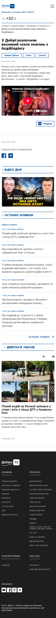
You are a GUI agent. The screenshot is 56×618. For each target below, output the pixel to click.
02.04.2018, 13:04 (8, 61)
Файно (33, 523)
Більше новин (39, 337)
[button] (53, 356)
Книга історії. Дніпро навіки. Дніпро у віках (41, 528)
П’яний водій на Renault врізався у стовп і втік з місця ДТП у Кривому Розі (27, 409)
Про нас (35, 556)
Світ (3, 511)
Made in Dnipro (37, 537)
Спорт (28, 55)
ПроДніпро (31, 26)
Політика (6, 498)
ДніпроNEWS (36, 481)
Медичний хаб (37, 511)
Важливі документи (40, 569)
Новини (7, 472)
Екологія (6, 502)
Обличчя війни (37, 498)
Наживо (6, 565)
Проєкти (35, 472)
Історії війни (36, 515)
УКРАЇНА (5, 494)
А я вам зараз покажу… (41, 490)
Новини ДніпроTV (11, 490)
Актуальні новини (11, 485)
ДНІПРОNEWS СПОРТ (39, 485)
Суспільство (8, 506)
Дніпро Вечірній (38, 506)
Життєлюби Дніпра (39, 494)
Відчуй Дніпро (37, 541)
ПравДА (33, 519)
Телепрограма (11, 556)
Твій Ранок (35, 502)
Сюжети (42, 26)
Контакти (34, 565)
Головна (5, 26)
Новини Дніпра (17, 26)
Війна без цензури (39, 545)
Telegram (47, 123)
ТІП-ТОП (33, 533)
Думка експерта (10, 515)
